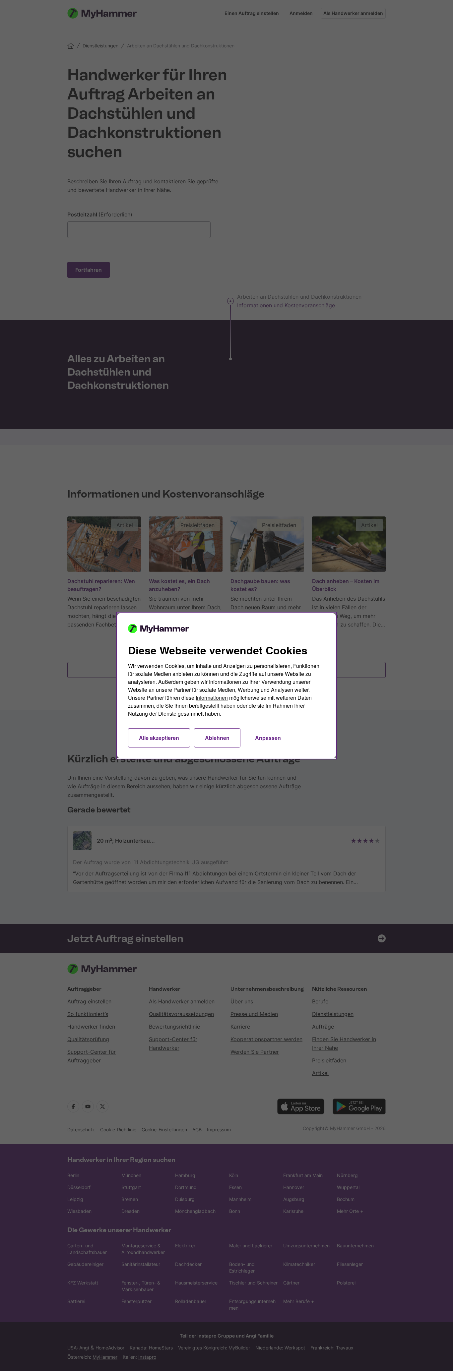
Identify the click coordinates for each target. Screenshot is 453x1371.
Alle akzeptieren (159, 738)
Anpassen (268, 738)
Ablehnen (217, 738)
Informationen (212, 697)
